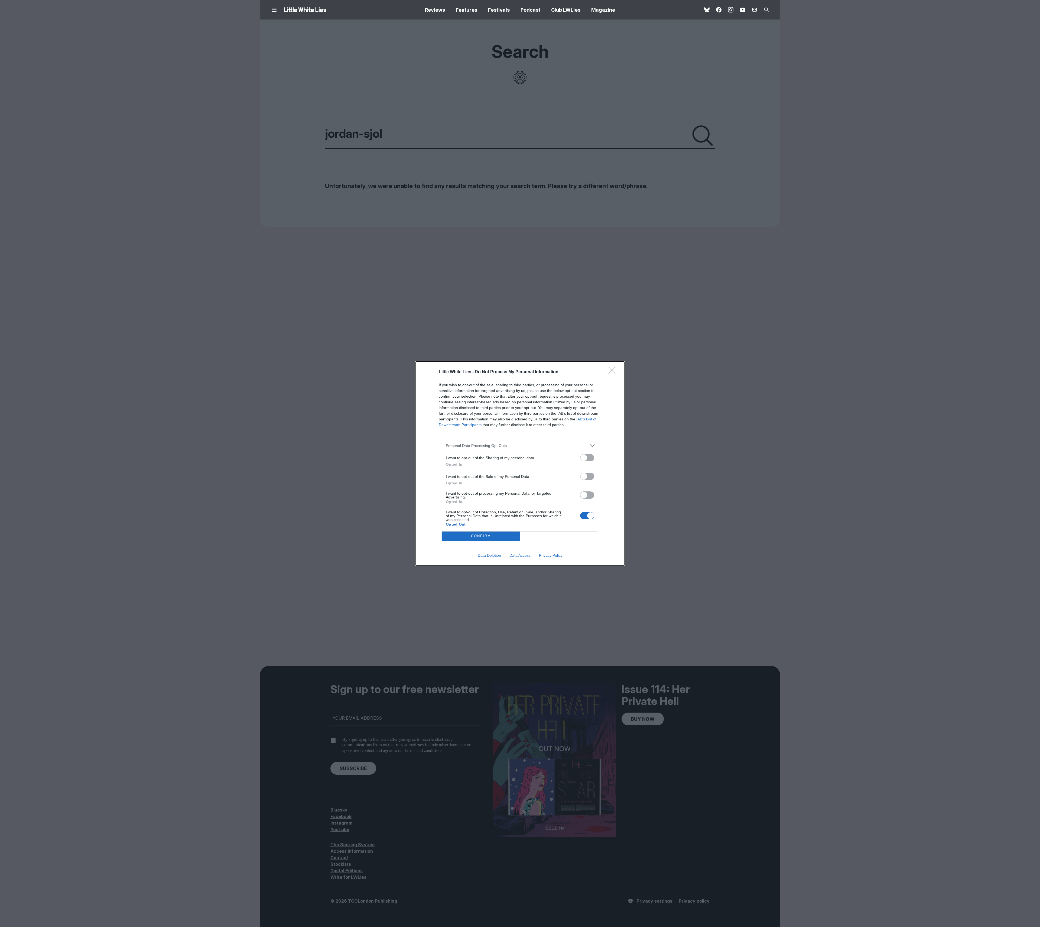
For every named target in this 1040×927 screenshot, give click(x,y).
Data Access (520, 555)
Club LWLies (565, 10)
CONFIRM (481, 536)
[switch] (587, 457)
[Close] (614, 372)
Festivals (499, 10)
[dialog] (520, 464)
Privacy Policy (551, 555)
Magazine (603, 10)
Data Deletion (489, 555)
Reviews (435, 10)
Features (466, 10)
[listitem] (520, 446)
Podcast (530, 10)
